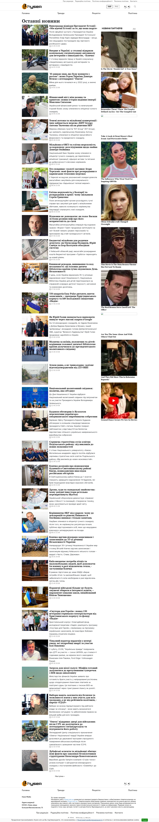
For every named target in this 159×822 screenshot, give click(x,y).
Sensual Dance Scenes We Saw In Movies (119, 420)
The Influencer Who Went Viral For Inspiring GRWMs (117, 180)
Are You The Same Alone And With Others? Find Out (116, 335)
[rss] (125, 6)
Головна (26, 13)
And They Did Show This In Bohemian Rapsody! (118, 378)
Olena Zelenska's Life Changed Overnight (114, 222)
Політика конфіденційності (102, 1)
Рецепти (96, 13)
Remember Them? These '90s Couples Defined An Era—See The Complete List (118, 110)
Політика (132, 13)
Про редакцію (68, 1)
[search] (135, 6)
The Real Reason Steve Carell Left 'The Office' (118, 308)
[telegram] (128, 6)
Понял (144, 820)
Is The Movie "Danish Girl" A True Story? (119, 69)
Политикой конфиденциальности (90, 820)
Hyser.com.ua (69, 799)
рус (116, 7)
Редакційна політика (82, 1)
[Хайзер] (32, 6)
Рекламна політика (121, 1)
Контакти (133, 1)
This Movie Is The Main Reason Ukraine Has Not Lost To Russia (118, 265)
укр (109, 7)
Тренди (60, 13)
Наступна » (59, 776)
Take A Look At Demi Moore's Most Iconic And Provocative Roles (116, 137)
